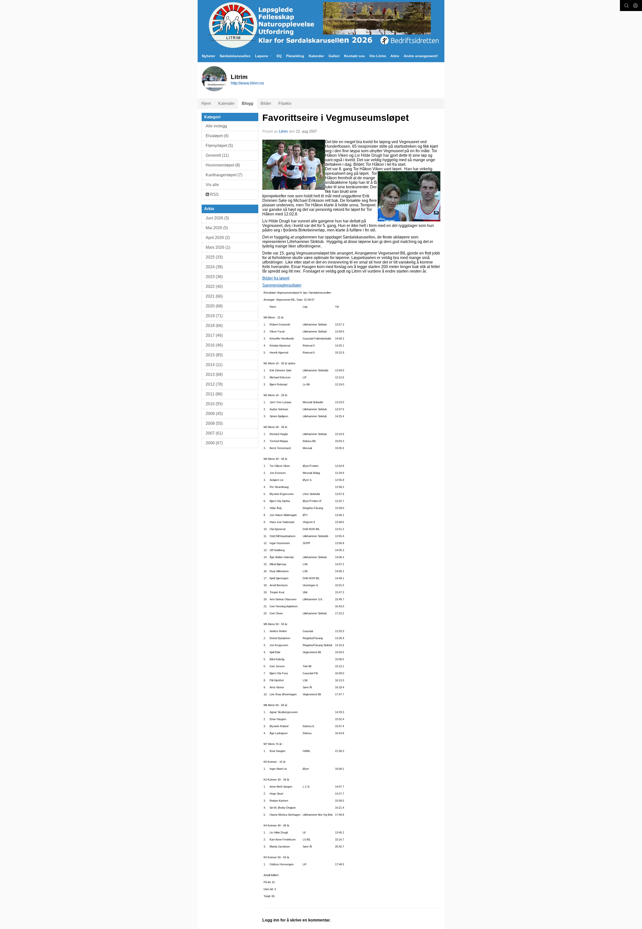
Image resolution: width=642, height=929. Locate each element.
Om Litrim (377, 56)
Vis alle (212, 185)
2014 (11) (214, 365)
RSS (214, 194)
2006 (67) (214, 443)
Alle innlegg (216, 126)
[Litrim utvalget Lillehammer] (321, 25)
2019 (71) (214, 316)
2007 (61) (214, 433)
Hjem (206, 103)
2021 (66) (214, 296)
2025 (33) (214, 257)
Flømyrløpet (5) (219, 145)
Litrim (283, 131)
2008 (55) (214, 423)
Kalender (316, 56)
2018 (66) (214, 325)
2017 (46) (214, 335)
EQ (279, 56)
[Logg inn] (635, 5)
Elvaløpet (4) (217, 136)
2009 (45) (214, 413)
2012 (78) (214, 384)
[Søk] (626, 5)
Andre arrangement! (421, 56)
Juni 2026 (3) (217, 218)
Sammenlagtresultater (281, 285)
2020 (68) (214, 306)
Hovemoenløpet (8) (223, 165)
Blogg (247, 103)
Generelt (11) (217, 155)
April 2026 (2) (218, 237)
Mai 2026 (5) (217, 228)
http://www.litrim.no (247, 83)
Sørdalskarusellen (235, 56)
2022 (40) (214, 286)
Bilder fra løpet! (275, 278)
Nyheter (208, 56)
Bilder (266, 103)
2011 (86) (214, 394)
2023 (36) (214, 277)
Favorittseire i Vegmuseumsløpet (335, 118)
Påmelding (295, 56)
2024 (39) (214, 267)
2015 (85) (214, 355)
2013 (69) (214, 374)
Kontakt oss (354, 56)
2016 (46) (214, 345)
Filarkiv (284, 103)
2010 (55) (214, 404)
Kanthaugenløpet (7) (224, 175)
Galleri (334, 56)
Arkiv (394, 56)
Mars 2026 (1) (218, 247)
